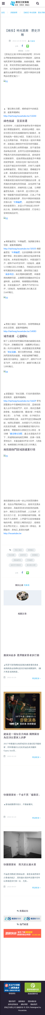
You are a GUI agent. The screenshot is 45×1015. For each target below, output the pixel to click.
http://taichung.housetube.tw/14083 (20, 331)
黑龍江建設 (18, 550)
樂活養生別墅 (16, 434)
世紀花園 (12, 352)
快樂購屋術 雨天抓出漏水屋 (20, 864)
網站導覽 (24, 1004)
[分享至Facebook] (22, 45)
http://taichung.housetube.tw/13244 (20, 116)
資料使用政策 (13, 1004)
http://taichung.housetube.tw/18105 (20, 249)
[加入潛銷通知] (22, 933)
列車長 (32, 41)
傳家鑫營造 (17, 560)
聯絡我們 (33, 1004)
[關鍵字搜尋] (37, 3)
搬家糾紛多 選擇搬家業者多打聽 (21, 655)
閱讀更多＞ (36, 678)
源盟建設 (35, 555)
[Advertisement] (22, 961)
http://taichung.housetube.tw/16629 (20, 401)
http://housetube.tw (12, 533)
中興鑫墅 (18, 202)
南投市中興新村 (16, 565)
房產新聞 (13, 12)
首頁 (2, 12)
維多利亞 (10, 274)
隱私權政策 (32, 1001)
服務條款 (21, 1001)
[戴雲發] (13, 919)
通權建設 (31, 550)
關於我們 (12, 1001)
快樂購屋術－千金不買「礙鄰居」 (22, 794)
